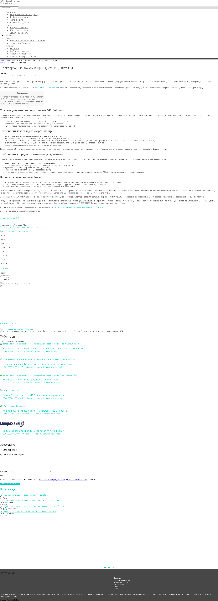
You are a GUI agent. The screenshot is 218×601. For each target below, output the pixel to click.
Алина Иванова (25, 75)
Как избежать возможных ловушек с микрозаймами (31, 379)
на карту (34, 227)
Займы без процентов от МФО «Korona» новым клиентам (33, 395)
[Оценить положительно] (1, 282)
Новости (11, 60)
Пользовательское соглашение (122, 583)
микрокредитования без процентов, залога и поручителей (79, 207)
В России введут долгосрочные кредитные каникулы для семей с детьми (30, 500)
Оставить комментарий (52, 351)
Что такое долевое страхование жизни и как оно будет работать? (28, 512)
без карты (17, 227)
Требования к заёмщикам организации (19, 99)
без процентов (6, 227)
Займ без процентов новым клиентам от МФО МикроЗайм (34, 430)
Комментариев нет (39, 75)
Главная (3, 60)
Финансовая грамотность (23, 56)
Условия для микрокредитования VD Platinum (22, 97)
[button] (109, 273)
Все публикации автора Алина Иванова (16, 329)
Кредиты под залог (20, 22)
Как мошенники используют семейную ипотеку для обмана (25, 495)
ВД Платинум (13, 284)
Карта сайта (116, 588)
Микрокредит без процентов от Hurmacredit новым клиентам (35, 410)
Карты (9, 25)
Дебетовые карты (19, 33)
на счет (42, 227)
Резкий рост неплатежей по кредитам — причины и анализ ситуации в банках (32, 506)
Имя (1, 475)
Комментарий (6, 471)
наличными (26, 227)
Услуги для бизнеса (20, 43)
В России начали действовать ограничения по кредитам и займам (38, 364)
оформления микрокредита (46, 88)
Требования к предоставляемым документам (22, 101)
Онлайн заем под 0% (9, 218)
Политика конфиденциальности (52, 480)
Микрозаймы (25, 284)
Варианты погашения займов (14, 103)
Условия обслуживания (77, 480)
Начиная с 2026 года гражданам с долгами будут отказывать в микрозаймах (44, 348)
